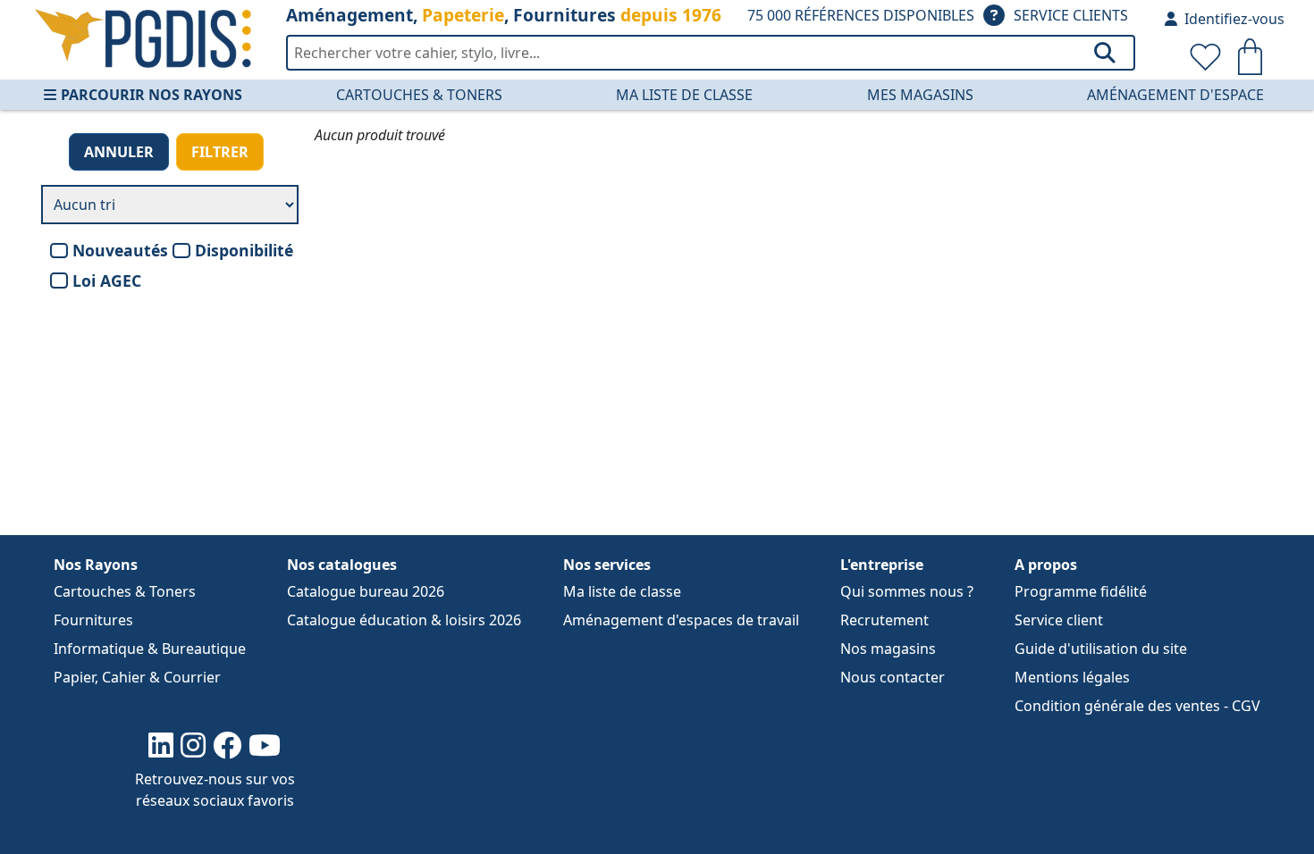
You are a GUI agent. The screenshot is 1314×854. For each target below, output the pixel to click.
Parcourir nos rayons (151, 95)
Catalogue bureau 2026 (365, 591)
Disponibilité (244, 250)
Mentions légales (1072, 677)
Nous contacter (892, 677)
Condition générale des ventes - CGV (1137, 706)
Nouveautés (120, 250)
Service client (1059, 620)
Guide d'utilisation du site (1101, 648)
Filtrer (219, 152)
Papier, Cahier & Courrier (137, 677)
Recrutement (884, 620)
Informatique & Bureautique (150, 648)
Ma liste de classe (684, 95)
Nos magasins (888, 648)
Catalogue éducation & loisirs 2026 (404, 620)
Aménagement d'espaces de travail (681, 620)
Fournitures (93, 620)
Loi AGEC (106, 280)
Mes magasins (920, 95)
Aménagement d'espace (1175, 95)
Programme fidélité (1081, 591)
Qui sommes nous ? (906, 591)
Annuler (119, 152)
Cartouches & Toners (419, 95)
